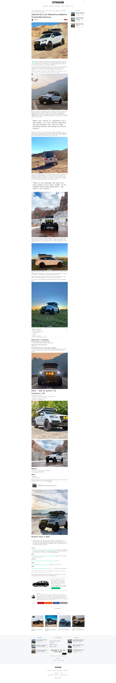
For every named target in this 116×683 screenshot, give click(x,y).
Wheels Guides (53, 646)
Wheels (34, 333)
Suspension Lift (36, 332)
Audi (44, 10)
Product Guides (53, 644)
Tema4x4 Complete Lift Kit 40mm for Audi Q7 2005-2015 (44, 549)
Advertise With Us (59, 670)
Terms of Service (66, 670)
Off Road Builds (38, 10)
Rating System (49, 670)
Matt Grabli (36, 19)
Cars (47, 628)
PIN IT (50, 91)
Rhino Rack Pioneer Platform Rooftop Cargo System (43, 560)
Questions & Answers (36, 330)
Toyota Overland (40, 484)
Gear (34, 334)
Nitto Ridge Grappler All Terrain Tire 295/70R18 (43, 555)
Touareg (32, 628)
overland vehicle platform (39, 271)
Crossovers (60, 628)
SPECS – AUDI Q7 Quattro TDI (38, 331)
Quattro (47, 114)
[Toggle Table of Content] (66, 329)
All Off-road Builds (55, 641)
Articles (52, 642)
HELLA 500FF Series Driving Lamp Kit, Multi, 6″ (42, 568)
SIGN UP (64, 653)
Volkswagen (78, 628)
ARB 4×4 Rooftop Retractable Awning (40, 564)
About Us (54, 670)
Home (32, 10)
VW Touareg (60, 113)
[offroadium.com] (58, 2)
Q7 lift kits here (54, 552)
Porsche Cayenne (34, 114)
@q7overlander (49, 480)
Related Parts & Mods (36, 335)
